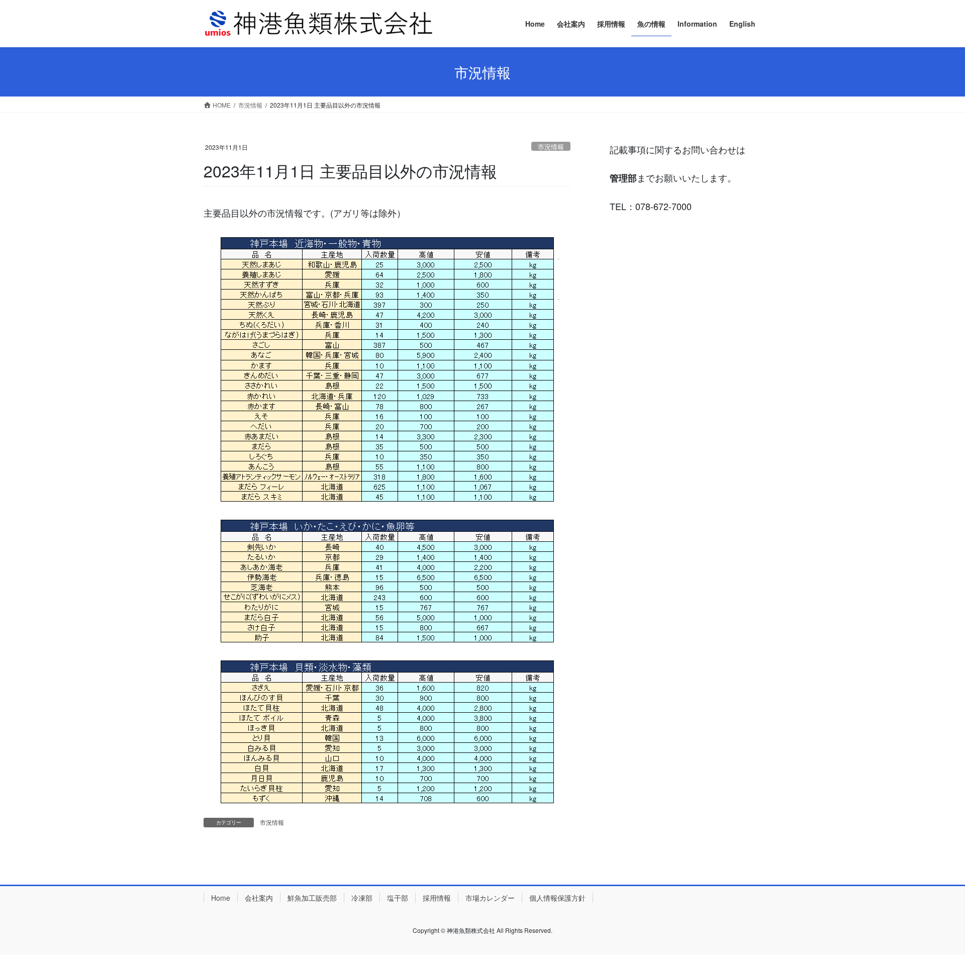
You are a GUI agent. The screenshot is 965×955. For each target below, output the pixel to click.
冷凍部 (361, 898)
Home (220, 898)
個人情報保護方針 (557, 898)
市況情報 (551, 146)
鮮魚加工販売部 (312, 898)
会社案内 (259, 898)
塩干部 (397, 898)
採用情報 (437, 898)
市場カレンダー (490, 898)
